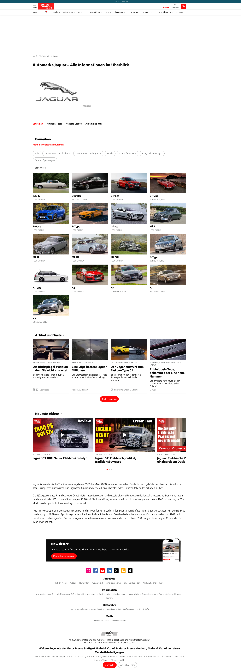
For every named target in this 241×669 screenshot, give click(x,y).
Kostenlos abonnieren (63, 556)
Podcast (73, 583)
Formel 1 (54, 12)
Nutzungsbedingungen (115, 594)
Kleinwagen (68, 12)
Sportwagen (133, 12)
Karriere (109, 598)
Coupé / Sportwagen (45, 160)
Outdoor (167, 656)
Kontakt (80, 594)
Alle (37, 153)
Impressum (91, 594)
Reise (145, 12)
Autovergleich (97, 583)
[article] (51, 187)
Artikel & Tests (127, 665)
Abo (183, 6)
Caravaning (81, 656)
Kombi (110, 153)
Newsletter (84, 583)
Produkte (125, 1)
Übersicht (109, 665)
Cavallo (92, 656)
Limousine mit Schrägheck (88, 153)
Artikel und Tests (48, 335)
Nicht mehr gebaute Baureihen (48, 144)
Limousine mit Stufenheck (57, 153)
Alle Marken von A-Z (44, 594)
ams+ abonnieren (113, 583)
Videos (35, 12)
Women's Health (117, 660)
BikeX (71, 656)
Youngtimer (110, 609)
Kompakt (81, 12)
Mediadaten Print (119, 620)
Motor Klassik (96, 609)
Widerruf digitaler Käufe (153, 583)
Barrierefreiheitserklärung (170, 594)
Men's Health (139, 656)
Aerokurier (39, 656)
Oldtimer (179, 12)
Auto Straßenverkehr (127, 609)
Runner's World (101, 660)
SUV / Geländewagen (152, 153)
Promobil (178, 656)
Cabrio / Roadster (127, 153)
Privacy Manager (149, 594)
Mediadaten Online (101, 620)
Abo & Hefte (144, 609)
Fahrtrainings (61, 583)
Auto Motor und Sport (56, 656)
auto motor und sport (79, 609)
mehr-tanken (125, 656)
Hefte (117, 1)
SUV (107, 12)
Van (152, 12)
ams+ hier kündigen (132, 583)
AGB (101, 594)
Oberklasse (118, 12)
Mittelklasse (95, 12)
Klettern (113, 656)
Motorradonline (154, 656)
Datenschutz (133, 594)
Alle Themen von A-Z (65, 594)
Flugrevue (102, 656)
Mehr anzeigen (109, 399)
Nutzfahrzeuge (165, 12)
